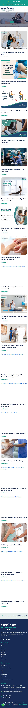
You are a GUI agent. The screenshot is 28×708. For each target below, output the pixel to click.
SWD (2, 670)
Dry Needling (4, 674)
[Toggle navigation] (25, 9)
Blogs (2, 656)
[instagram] (3, 639)
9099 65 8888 (16, 1)
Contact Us (3, 659)
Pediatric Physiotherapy (6, 679)
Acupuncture (4, 676)
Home (11, 21)
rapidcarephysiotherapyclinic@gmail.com (16, 4)
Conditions (3, 650)
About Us (3, 648)
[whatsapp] (3, 704)
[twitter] (6, 639)
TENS (2, 672)
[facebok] (1, 639)
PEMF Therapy (4, 665)
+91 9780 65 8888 (7, 697)
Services (3, 652)
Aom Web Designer (17, 706)
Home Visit (3, 654)
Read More (4, 57)
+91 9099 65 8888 (7, 695)
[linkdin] (9, 639)
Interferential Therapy (6, 668)
